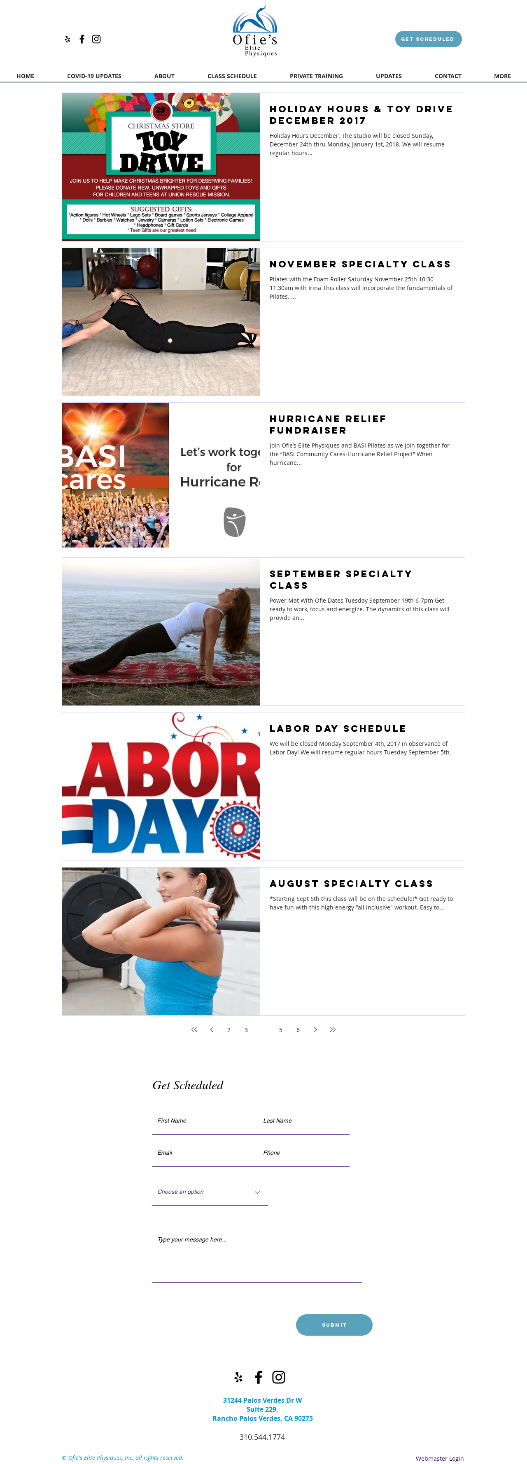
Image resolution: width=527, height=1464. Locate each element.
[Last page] (332, 1029)
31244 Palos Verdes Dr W (262, 1400)
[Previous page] (211, 1029)
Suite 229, (262, 1409)
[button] (316, 79)
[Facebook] (82, 39)
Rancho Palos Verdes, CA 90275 (262, 1418)
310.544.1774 (262, 1437)
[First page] (194, 1029)
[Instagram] (96, 39)
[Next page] (315, 1029)
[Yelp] (67, 39)
